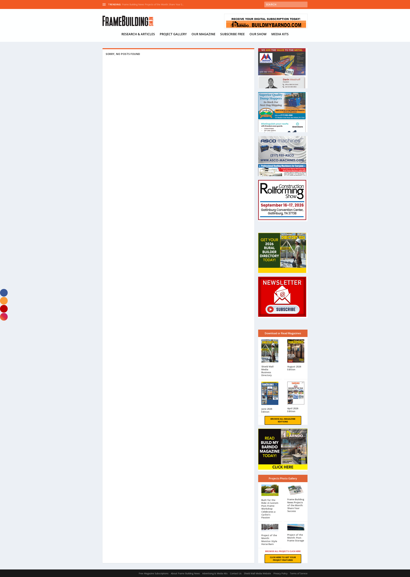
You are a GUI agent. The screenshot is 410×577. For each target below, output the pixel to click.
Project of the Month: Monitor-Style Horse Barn (269, 540)
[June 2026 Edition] (270, 394)
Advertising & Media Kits (215, 573)
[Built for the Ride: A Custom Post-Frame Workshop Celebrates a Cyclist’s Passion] (270, 491)
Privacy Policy (280, 573)
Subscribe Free (232, 34)
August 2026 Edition (294, 368)
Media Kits (280, 34)
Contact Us (236, 573)
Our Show (258, 34)
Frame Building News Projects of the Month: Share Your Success (295, 505)
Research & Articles (138, 34)
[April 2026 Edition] (295, 393)
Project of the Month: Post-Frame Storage (295, 537)
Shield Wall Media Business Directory (267, 371)
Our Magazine (203, 34)
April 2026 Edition (292, 410)
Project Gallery (173, 34)
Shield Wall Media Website (257, 573)
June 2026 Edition (266, 410)
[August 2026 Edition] (295, 351)
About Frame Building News (185, 573)
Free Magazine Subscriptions (153, 573)
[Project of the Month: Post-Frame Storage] (295, 527)
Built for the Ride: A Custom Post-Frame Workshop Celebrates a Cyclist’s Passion (269, 508)
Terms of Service (299, 573)
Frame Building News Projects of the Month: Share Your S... (153, 4)
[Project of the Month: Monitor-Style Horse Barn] (270, 528)
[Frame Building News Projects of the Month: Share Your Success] (295, 490)
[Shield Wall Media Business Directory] (270, 351)
